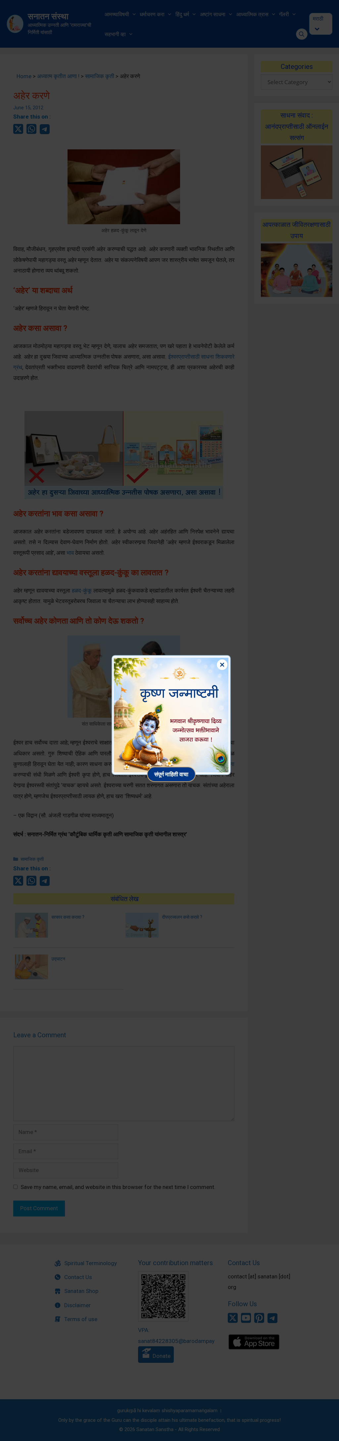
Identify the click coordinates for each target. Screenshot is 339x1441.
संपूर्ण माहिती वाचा (171, 774)
